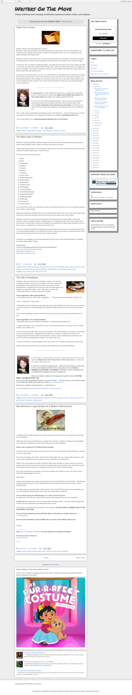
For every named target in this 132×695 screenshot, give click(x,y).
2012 (94, 160)
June (96, 113)
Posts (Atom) (55, 564)
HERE (54, 451)
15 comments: (32, 548)
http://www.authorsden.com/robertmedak (29, 249)
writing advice (37, 400)
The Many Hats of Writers (29, 137)
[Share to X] (49, 128)
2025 (94, 128)
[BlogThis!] (47, 128)
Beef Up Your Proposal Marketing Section (100, 98)
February (97, 123)
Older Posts (80, 558)
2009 (94, 167)
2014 (94, 155)
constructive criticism (50, 398)
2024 (94, 131)
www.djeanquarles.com (57, 382)
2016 (94, 150)
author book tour (75, 267)
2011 (94, 162)
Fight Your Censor (25, 27)
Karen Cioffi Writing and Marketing (30, 531)
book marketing (27, 269)
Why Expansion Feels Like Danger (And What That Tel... (101, 94)
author (67, 267)
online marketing (62, 551)
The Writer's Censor (58, 130)
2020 (94, 140)
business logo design (39, 551)
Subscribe (103, 38)
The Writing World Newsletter (55, 495)
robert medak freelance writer (66, 269)
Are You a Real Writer (57, 267)
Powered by (99, 43)
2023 (94, 133)
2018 (94, 145)
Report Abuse (95, 210)
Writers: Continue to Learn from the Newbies (101, 106)
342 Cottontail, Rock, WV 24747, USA (35, 271)
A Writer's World (26, 130)
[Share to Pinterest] (52, 128)
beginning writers (37, 398)
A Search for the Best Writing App (34, 653)
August (96, 86)
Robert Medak (52, 269)
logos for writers (51, 551)
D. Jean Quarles (46, 130)
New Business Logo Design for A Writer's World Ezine (44, 406)
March (96, 120)
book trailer (36, 269)
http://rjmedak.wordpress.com (25, 251)
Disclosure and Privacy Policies (99, 74)
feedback (61, 398)
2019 (94, 143)
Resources (94, 68)
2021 (94, 138)
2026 (94, 84)
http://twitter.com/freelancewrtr (25, 253)
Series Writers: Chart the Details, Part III (32, 569)
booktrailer (43, 269)
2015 (94, 153)
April (95, 118)
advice (48, 267)
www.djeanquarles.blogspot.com (42, 388)
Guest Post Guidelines (97, 71)
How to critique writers (71, 398)
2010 (94, 165)
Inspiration (29, 400)
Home (46, 558)
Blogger (96, 691)
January (96, 125)
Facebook (58, 388)
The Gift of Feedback (27, 277)
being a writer (36, 130)
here (43, 385)
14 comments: (27, 264)
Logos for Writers (21, 537)
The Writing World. (22, 515)
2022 (94, 135)
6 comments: (35, 128)
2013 (94, 158)
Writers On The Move (43, 8)
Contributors (94, 65)
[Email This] (45, 128)
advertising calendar (38, 267)
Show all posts (67, 21)
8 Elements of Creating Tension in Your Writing (38, 661)
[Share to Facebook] (50, 128)
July (95, 110)
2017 (94, 148)
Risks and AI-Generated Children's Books (101, 102)
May (95, 115)
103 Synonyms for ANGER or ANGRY (29, 670)
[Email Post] (41, 128)
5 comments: (35, 395)
